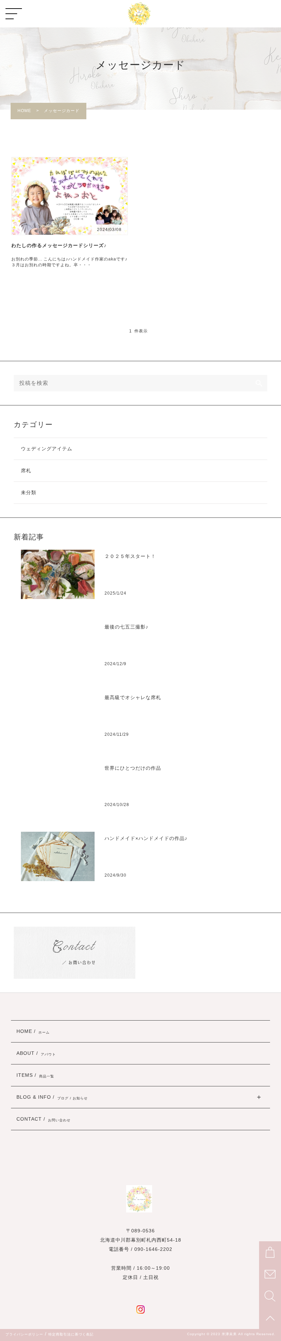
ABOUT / (36, 1054)
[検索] (259, 383)
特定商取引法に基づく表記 (71, 1334)
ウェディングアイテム (46, 448)
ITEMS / (35, 1075)
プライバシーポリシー (24, 1334)
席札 (26, 470)
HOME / (33, 1032)
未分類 (28, 492)
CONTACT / (43, 1119)
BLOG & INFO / (52, 1097)
